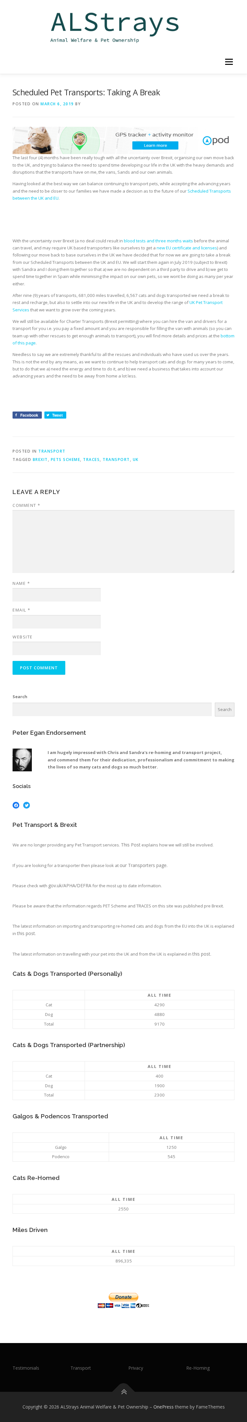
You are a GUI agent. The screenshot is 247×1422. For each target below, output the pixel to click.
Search (20, 696)
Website (23, 637)
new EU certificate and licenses (187, 248)
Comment (27, 505)
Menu (228, 62)
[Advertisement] (130, 220)
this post (26, 933)
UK (136, 459)
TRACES (91, 459)
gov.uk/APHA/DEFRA (69, 885)
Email (22, 610)
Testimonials (26, 1368)
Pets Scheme (65, 459)
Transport (52, 451)
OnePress (163, 1407)
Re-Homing (198, 1368)
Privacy (135, 1368)
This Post (131, 845)
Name (21, 583)
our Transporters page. (144, 865)
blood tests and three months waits (158, 241)
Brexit (40, 459)
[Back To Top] (123, 1392)
